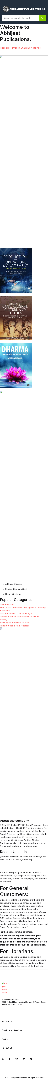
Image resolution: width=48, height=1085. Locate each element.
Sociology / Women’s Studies (18, 138)
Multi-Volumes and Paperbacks (19, 99)
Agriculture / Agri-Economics (18, 22)
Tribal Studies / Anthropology (18, 154)
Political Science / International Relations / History (19, 117)
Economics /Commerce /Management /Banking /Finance (15, 41)
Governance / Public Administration (14, 65)
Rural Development (13, 131)
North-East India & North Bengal (16, 107)
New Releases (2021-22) (15, 15)
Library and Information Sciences (15, 84)
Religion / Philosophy (14, 125)
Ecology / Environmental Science (16, 30)
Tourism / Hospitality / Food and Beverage (17, 146)
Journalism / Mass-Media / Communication (17, 75)
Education (8, 50)
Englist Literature (12, 57)
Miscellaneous (11, 92)
